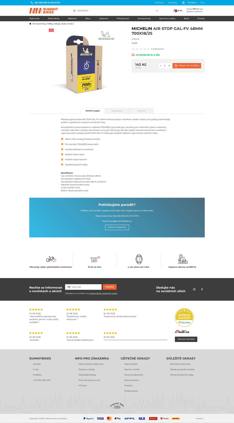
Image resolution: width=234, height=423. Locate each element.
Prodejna (37, 375)
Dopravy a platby (87, 369)
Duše (70, 24)
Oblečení (72, 18)
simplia (199, 419)
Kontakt (37, 364)
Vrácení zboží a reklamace (91, 364)
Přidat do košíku (189, 65)
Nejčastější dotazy (87, 375)
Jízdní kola (34, 18)
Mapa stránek (130, 364)
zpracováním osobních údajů (103, 293)
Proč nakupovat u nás (89, 380)
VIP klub (159, 2)
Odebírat (109, 287)
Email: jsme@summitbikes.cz (117, 221)
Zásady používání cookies (182, 369)
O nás (35, 369)
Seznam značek (132, 369)
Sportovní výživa (167, 18)
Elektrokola (53, 18)
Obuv (88, 18)
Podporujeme (131, 391)
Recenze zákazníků (133, 375)
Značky (201, 18)
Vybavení (103, 18)
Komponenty (144, 18)
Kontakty (172, 2)
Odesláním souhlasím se (91, 293)
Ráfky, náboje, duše (56, 24)
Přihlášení (192, 2)
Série (186, 18)
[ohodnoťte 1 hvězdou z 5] (133, 49)
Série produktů (131, 380)
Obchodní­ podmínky (180, 364)
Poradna (128, 385)
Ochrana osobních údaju (182, 375)
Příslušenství (123, 18)
